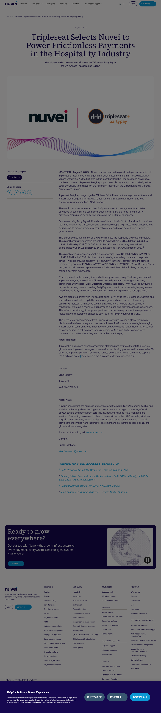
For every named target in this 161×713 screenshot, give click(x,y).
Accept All (140, 697)
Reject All (117, 697)
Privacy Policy (25, 702)
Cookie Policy (37, 702)
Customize (94, 697)
